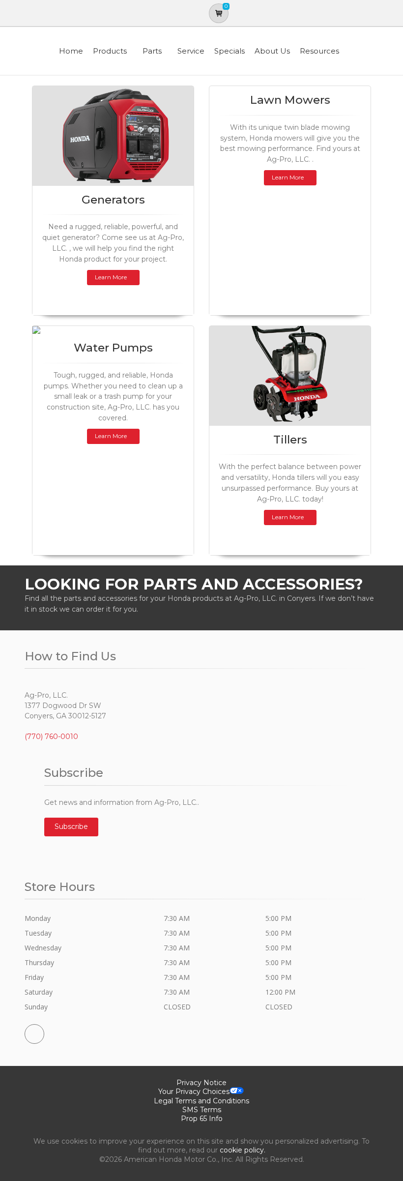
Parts (152, 51)
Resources (319, 51)
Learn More (111, 277)
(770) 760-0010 (51, 736)
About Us (272, 51)
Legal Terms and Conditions (201, 1100)
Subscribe (71, 826)
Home (71, 51)
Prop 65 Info (202, 1118)
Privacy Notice (201, 1082)
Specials (229, 51)
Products (110, 51)
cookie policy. (242, 1150)
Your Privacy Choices (194, 1091)
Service (190, 51)
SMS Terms (201, 1109)
